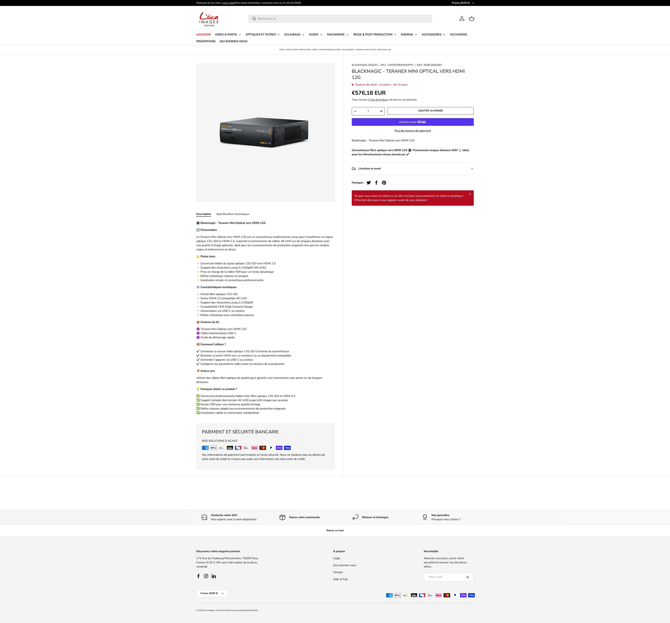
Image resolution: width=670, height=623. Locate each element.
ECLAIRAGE (292, 34)
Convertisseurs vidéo (330, 50)
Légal (336, 558)
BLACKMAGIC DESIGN (364, 65)
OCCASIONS (458, 34)
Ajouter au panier (430, 110)
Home (282, 50)
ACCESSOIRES (431, 34)
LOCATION (203, 34)
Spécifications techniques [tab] (232, 214)
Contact (338, 572)
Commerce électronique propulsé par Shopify (237, 610)
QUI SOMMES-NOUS (233, 41)
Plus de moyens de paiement (412, 131)
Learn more (228, 3)
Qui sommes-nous (344, 565)
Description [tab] (203, 214)
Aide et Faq (340, 579)
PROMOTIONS (205, 41)
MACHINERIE (336, 34)
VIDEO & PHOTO (226, 34)
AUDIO (313, 34)
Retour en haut (335, 530)
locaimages (209, 610)
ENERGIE (407, 34)
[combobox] (340, 18)
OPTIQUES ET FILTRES (261, 34)
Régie (314, 50)
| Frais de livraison (378, 99)
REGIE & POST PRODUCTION (372, 34)
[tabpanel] (265, 318)
